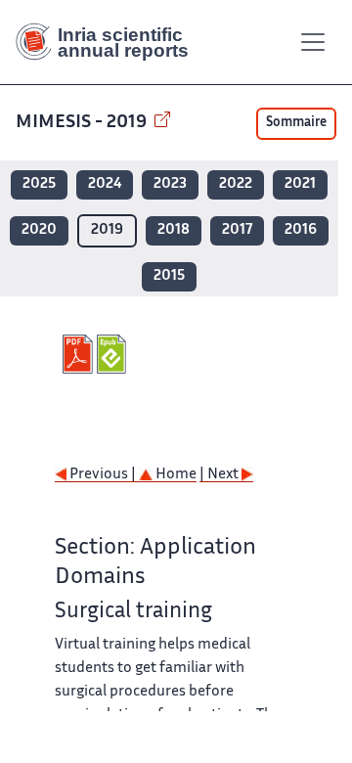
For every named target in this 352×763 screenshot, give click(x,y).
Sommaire (296, 123)
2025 (39, 184)
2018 (173, 230)
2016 (301, 230)
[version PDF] (80, 354)
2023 (170, 184)
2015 (169, 276)
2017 (237, 230)
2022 (235, 184)
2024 (104, 184)
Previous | (102, 475)
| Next (220, 475)
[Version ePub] (114, 354)
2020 (39, 230)
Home (175, 475)
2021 (300, 184)
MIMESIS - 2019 (83, 122)
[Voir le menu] (313, 42)
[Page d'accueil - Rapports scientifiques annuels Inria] (109, 42)
